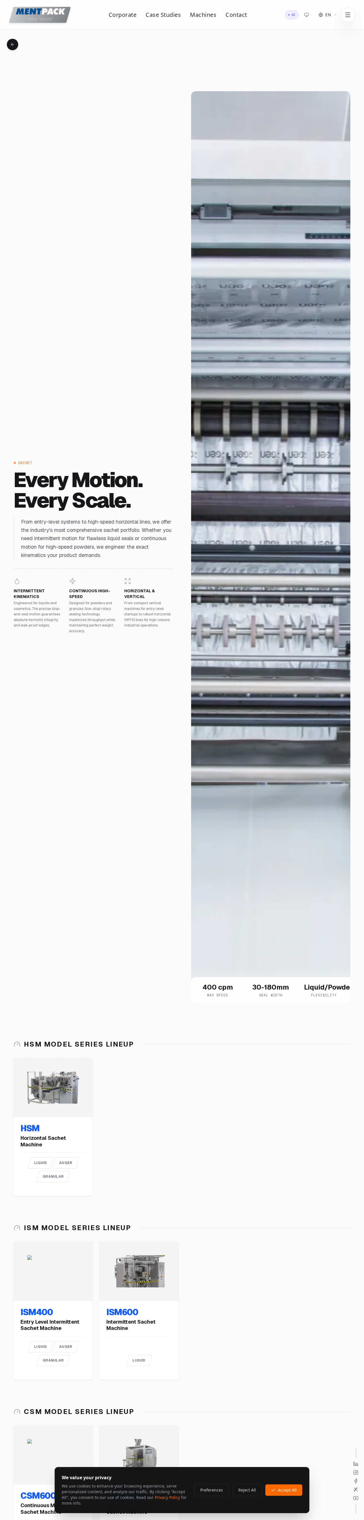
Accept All (287, 1490)
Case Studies (163, 15)
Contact (236, 15)
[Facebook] (355, 1481)
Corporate (123, 15)
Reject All (247, 1490)
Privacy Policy (167, 1497)
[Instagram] (355, 1472)
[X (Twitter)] (355, 1489)
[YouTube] (355, 1498)
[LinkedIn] (355, 1463)
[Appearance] (308, 14)
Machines (203, 15)
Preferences (211, 1490)
